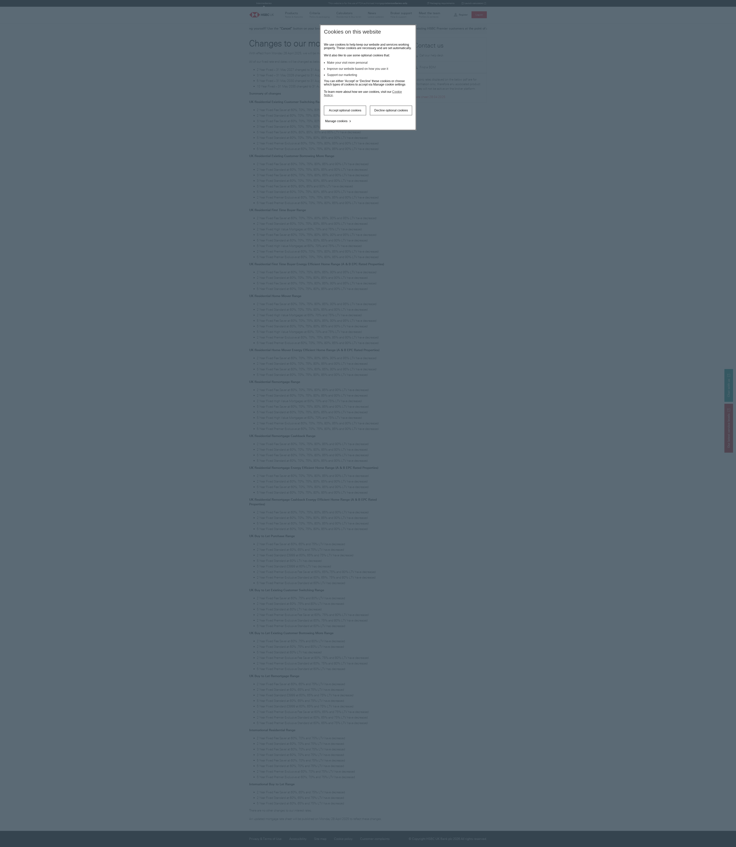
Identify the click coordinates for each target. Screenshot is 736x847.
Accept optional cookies (345, 110)
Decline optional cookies (391, 110)
